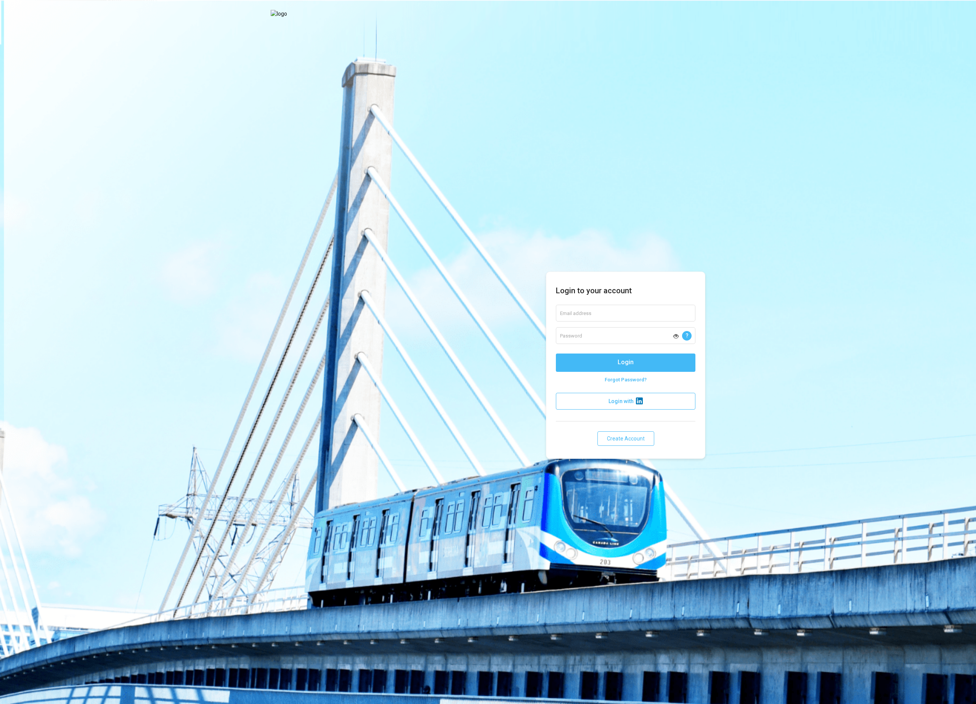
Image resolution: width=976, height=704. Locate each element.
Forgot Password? (626, 380)
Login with (621, 401)
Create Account (626, 439)
